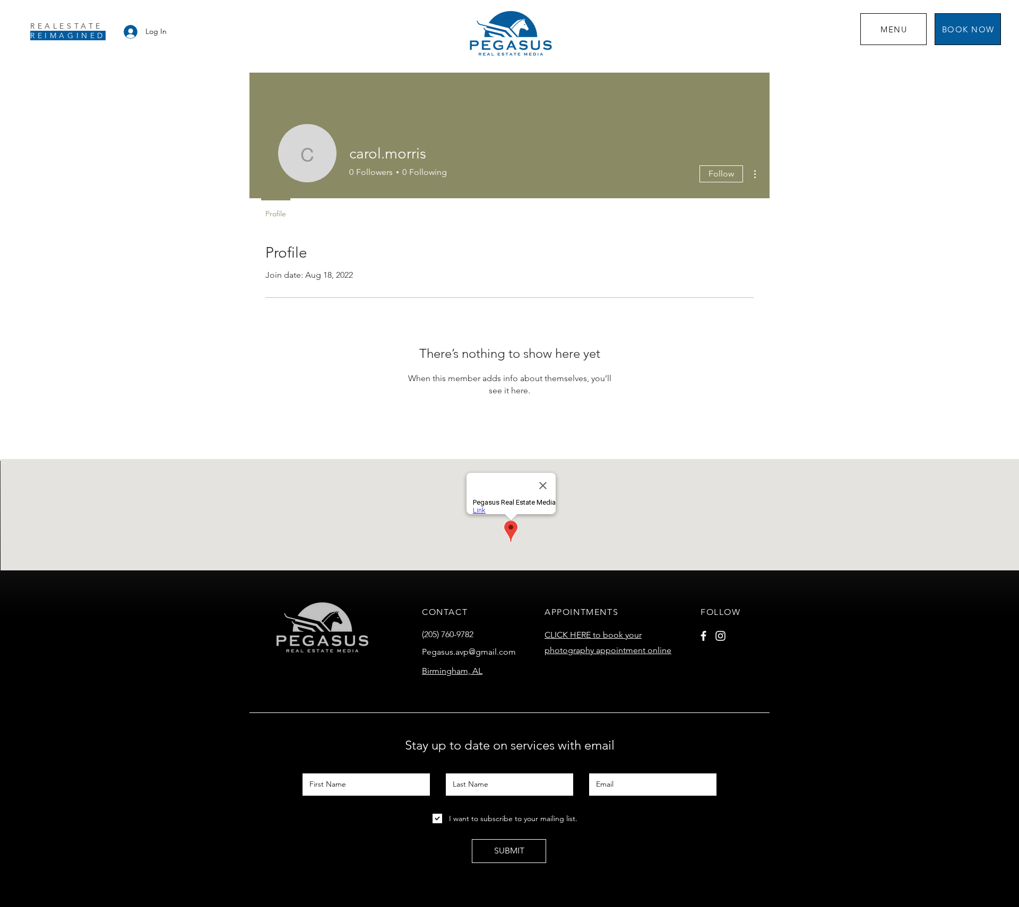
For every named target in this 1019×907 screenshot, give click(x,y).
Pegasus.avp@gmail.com (469, 652)
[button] (893, 29)
